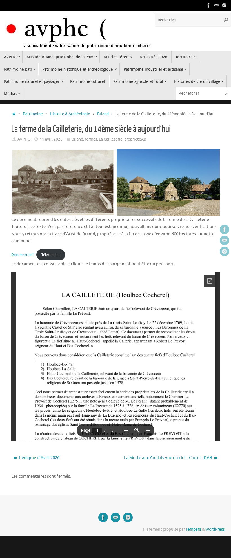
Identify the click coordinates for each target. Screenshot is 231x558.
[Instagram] (224, 5)
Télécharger (50, 255)
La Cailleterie (111, 139)
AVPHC (23, 139)
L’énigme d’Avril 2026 (38, 457)
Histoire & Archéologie (70, 114)
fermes (91, 139)
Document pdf (22, 255)
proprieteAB (135, 139)
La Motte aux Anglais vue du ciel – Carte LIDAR (168, 457)
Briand (103, 114)
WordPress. (215, 529)
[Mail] (216, 5)
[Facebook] (208, 5)
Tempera (193, 529)
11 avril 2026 (51, 139)
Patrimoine (33, 114)
